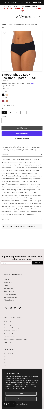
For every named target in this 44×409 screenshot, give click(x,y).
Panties (7, 360)
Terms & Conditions (11, 331)
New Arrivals (9, 354)
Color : (4, 89)
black (9, 89)
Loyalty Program (10, 297)
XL (23, 112)
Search (6, 279)
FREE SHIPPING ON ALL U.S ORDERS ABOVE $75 (22, 7)
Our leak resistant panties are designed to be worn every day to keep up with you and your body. (21, 148)
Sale (5, 366)
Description (5, 142)
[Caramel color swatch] (6, 101)
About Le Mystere (13, 275)
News (6, 285)
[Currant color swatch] (3, 101)
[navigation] (22, 26)
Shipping (7, 325)
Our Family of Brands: (10, 2)
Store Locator (9, 291)
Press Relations (10, 294)
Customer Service (13, 317)
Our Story (8, 282)
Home (4, 25)
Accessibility (9, 334)
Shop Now (9, 349)
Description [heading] (5, 154)
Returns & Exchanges (12, 328)
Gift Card (7, 343)
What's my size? (8, 105)
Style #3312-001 (8, 86)
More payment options (22, 138)
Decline (21, 399)
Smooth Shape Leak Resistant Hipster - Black (19, 76)
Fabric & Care (6, 219)
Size (3, 109)
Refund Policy (9, 322)
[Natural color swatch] (6, 94)
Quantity (4, 117)
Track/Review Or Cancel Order (15, 340)
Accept (21, 394)
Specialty (7, 363)
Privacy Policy (20, 388)
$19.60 (4, 98)
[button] (4, 17)
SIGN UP (38, 263)
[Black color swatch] (3, 94)
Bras (5, 357)
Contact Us (8, 288)
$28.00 (5, 81)
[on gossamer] (24, 2)
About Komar (9, 300)
